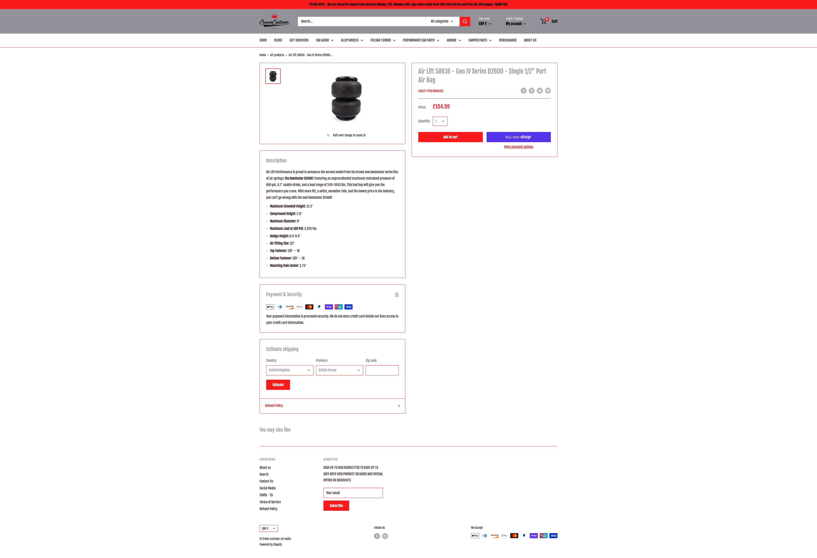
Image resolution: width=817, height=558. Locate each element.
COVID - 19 (266, 495)
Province (321, 360)
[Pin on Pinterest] (532, 90)
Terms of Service (270, 502)
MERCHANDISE (508, 40)
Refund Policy (274, 405)
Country (271, 360)
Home (263, 55)
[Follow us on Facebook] (377, 536)
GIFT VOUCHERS (299, 40)
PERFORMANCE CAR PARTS (419, 40)
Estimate (278, 385)
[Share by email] (548, 90)
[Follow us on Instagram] (385, 536)
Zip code (371, 360)
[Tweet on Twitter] (540, 90)
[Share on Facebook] (524, 90)
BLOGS (278, 40)
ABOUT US (530, 40)
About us (265, 467)
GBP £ (265, 528)
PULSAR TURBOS (381, 40)
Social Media (268, 488)
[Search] (465, 21)
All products (277, 55)
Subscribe (336, 506)
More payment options (518, 147)
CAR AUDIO (322, 40)
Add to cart (450, 137)
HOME (263, 40)
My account (514, 23)
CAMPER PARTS (477, 40)
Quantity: (424, 121)
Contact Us (266, 481)
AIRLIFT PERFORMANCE (431, 91)
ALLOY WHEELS (350, 40)
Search (264, 474)
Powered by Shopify (271, 544)
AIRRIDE (451, 40)
